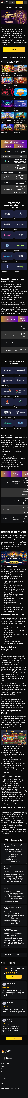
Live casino (11, 62)
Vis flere (14, 1038)
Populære (3, 61)
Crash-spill (18, 62)
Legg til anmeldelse (14, 976)
